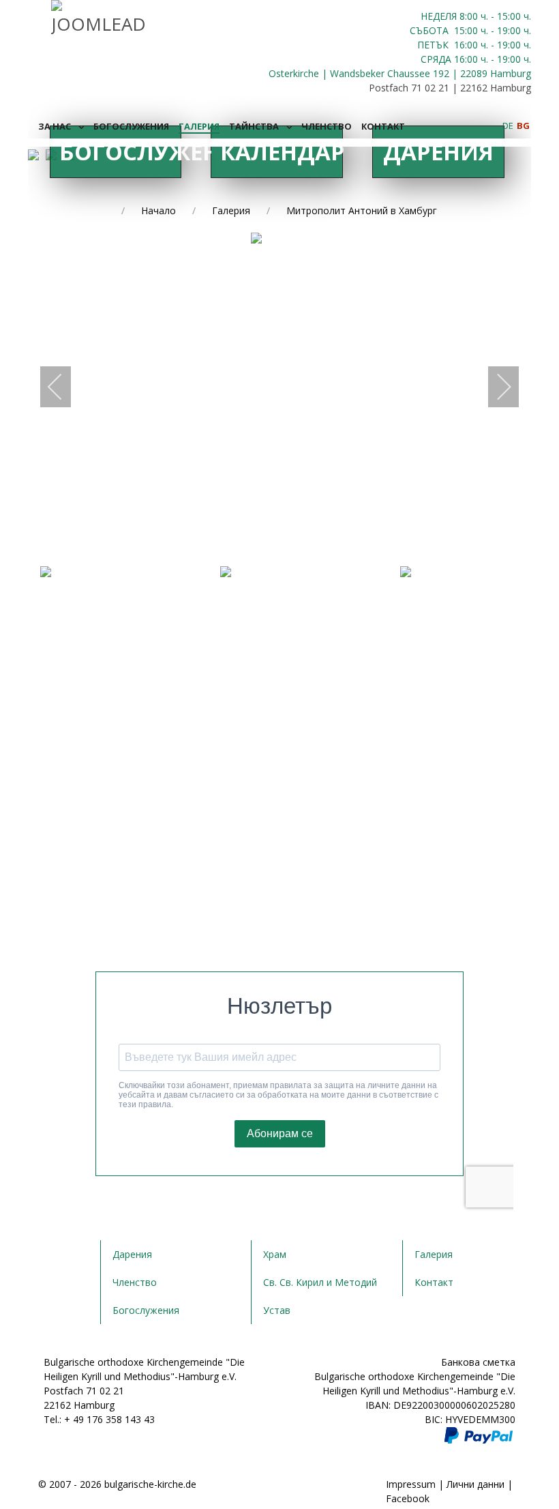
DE (508, 125)
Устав (276, 1310)
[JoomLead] (98, 16)
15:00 (466, 30)
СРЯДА (436, 59)
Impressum (411, 1484)
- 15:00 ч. (509, 16)
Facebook (407, 1498)
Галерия (433, 1254)
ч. (484, 16)
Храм (274, 1254)
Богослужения (120, 151)
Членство (134, 1282)
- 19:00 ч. (509, 30)
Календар (281, 151)
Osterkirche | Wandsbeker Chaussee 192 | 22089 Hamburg (400, 73)
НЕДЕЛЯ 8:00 (451, 16)
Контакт (433, 1282)
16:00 (466, 44)
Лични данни (475, 1484)
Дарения (438, 151)
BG (523, 125)
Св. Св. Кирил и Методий (320, 1282)
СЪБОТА (430, 30)
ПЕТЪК (434, 44)
